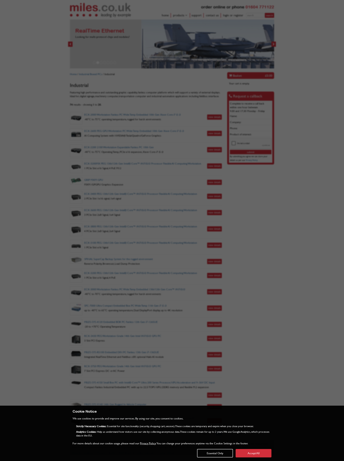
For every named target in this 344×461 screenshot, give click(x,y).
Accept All (254, 453)
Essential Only (215, 453)
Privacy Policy (148, 443)
